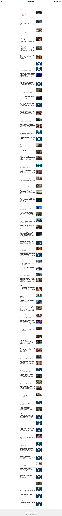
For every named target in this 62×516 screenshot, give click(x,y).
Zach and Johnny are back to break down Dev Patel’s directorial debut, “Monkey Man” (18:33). (26, 470)
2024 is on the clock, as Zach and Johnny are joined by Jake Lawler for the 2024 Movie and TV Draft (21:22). (27, 504)
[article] (31, 13)
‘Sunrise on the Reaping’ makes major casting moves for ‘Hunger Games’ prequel (27, 125)
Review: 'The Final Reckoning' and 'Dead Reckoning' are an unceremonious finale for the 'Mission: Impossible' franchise (27, 90)
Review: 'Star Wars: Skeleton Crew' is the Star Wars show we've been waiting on (27, 327)
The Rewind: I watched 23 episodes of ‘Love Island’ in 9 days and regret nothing (27, 56)
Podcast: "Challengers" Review (25, 456)
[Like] (20, 25)
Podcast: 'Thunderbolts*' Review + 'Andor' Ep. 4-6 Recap (27, 104)
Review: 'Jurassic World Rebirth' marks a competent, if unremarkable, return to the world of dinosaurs (27, 47)
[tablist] (22, 9)
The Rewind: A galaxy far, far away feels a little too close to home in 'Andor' (27, 118)
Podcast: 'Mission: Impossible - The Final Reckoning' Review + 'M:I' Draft (27, 83)
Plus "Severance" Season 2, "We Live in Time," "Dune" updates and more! (26, 351)
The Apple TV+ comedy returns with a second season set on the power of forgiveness (27, 389)
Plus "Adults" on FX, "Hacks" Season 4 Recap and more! (27, 69)
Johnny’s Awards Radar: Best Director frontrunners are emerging (26, 393)
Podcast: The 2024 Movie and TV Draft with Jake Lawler (27, 503)
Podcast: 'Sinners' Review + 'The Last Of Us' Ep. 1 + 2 (27, 138)
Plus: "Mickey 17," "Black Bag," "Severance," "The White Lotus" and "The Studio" (27, 214)
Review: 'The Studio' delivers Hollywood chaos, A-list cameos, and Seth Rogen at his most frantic (27, 226)
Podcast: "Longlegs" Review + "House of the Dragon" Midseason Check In (27, 422)
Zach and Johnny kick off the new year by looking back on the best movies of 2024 (27, 274)
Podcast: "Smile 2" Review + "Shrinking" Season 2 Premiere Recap (27, 368)
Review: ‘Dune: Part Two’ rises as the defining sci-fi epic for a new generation (27, 482)
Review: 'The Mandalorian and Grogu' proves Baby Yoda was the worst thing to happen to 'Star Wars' (27, 21)
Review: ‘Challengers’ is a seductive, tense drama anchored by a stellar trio (27, 462)
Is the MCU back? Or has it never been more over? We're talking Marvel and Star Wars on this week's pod (27, 106)
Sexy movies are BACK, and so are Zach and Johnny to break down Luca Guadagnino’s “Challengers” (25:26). (27, 458)
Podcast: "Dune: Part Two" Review (26, 475)
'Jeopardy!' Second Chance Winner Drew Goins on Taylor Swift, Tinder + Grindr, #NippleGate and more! (27, 261)
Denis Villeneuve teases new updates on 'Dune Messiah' (27, 362)
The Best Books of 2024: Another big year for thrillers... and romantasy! (27, 294)
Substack (27, 514)
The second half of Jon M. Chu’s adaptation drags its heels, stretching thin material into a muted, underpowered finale (27, 41)
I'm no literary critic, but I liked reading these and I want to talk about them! (27, 296)
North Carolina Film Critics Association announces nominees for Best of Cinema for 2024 (27, 307)
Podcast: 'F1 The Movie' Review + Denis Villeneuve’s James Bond (27, 62)
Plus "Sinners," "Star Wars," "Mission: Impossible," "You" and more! (27, 146)
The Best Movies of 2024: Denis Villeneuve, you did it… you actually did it (27, 288)
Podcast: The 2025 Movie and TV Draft (26, 241)
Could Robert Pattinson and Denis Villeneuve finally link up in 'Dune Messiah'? (27, 185)
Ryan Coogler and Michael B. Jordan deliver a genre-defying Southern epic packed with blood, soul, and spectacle (27, 160)
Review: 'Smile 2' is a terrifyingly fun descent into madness (26, 375)
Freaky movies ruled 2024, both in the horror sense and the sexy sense (27, 289)
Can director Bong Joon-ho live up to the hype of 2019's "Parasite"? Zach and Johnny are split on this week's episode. (27, 221)
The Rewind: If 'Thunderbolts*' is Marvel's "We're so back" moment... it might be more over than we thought (27, 97)
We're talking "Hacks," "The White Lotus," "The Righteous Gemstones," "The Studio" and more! (27, 166)
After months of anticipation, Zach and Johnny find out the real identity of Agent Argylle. (27, 496)
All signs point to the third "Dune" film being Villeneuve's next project (27, 364)
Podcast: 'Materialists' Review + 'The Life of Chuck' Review (27, 68)
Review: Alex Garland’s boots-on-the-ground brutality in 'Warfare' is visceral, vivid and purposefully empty (26, 177)
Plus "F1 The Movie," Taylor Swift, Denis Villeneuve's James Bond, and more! (27, 58)
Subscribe (56, 1)
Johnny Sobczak (29, 70)
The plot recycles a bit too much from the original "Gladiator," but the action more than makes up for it (27, 343)
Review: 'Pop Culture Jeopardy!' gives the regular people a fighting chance (27, 321)
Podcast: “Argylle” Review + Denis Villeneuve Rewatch (26, 495)
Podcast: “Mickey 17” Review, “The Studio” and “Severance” (27, 219)
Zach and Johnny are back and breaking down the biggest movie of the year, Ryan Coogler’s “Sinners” (27, 139)
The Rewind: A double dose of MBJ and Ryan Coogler (27, 144)
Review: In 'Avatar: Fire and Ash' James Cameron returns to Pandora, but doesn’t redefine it (27, 30)
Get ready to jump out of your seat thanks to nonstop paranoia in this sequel (26, 376)
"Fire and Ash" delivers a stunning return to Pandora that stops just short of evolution (27, 32)
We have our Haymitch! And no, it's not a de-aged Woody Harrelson (27, 126)
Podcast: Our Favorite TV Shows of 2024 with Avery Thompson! (27, 301)
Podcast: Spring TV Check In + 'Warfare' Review (27, 164)
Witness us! (21, 444)
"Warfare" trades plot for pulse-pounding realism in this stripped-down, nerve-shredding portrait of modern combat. (27, 180)
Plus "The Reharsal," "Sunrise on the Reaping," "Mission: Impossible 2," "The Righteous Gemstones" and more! (27, 120)
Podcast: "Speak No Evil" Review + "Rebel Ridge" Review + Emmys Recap (27, 401)
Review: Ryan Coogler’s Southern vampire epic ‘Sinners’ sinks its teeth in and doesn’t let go (27, 157)
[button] (26, 4)
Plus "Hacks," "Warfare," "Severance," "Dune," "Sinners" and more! (27, 172)
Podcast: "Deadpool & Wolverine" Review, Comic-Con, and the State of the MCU (27, 416)
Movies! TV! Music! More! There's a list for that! (26, 269)
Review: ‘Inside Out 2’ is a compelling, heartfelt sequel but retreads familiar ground (27, 435)
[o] (39, 220)
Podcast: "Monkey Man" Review (25, 468)
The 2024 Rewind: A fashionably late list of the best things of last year (27, 268)
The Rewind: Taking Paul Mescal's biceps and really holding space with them (27, 335)
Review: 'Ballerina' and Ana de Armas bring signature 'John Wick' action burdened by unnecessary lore (27, 74)
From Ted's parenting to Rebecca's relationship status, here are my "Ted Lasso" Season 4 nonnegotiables (27, 208)
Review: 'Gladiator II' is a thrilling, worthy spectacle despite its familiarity (27, 341)
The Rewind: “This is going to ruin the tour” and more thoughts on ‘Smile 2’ (27, 349)
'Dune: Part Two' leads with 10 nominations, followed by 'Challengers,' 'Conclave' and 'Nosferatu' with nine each (27, 310)
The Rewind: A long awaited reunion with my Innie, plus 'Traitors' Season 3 (27, 247)
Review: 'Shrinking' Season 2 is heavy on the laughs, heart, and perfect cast (27, 387)
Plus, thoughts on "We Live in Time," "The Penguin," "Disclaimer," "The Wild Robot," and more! (26, 357)
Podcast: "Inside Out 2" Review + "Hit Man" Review (27, 429)
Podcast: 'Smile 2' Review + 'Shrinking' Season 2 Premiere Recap (26, 355)
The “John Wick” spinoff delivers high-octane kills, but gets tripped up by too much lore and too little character (27, 76)
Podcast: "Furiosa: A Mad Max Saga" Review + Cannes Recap (27, 443)
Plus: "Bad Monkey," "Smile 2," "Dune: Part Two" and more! (27, 382)
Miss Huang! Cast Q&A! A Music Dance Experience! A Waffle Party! (27, 193)
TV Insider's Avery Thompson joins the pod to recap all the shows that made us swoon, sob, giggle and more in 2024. (27, 302)
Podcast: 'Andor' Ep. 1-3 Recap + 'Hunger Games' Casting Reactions (27, 131)
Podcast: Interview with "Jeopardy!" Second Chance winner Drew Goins (27, 254)
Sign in (60, 1)
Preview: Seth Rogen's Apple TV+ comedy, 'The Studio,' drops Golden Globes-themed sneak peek (27, 279)
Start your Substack (29, 512)
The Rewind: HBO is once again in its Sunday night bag (27, 171)
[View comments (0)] (25, 16)
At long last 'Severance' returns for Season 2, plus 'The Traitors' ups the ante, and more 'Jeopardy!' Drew (26, 249)
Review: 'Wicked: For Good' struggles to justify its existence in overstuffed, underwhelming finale (27, 38)
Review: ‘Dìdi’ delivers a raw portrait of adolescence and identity (26, 408)
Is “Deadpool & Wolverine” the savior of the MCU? (26, 417)
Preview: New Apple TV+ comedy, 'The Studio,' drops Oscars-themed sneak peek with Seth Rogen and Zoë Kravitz (27, 233)
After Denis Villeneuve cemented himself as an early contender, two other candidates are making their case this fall (27, 395)
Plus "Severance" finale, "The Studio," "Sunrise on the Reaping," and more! (26, 202)
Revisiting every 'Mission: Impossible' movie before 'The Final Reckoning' (26, 151)
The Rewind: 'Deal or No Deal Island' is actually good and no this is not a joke (26, 213)
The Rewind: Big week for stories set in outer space (26, 314)
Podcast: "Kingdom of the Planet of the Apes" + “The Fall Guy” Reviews (26, 449)
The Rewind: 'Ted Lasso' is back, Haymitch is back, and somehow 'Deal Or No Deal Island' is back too (27, 199)
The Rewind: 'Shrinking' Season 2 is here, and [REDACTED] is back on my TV (27, 381)
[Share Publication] (53, 1)
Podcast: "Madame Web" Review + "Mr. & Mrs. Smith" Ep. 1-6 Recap (27, 488)
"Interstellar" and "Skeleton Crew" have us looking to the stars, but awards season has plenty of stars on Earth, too (27, 316)
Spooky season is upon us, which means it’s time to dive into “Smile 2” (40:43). (27, 370)
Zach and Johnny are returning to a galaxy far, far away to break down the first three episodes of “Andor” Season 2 (27, 133)
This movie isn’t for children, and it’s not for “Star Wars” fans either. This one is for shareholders (27, 23)
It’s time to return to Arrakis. (23, 476)
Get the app (34, 512)
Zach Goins (23, 15)
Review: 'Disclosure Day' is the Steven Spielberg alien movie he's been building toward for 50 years (27, 12)
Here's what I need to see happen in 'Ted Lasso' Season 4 (27, 206)
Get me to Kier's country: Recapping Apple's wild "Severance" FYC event (27, 191)
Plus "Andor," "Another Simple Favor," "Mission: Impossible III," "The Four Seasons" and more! (27, 99)
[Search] (51, 1)
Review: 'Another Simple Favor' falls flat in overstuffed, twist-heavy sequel (27, 112)
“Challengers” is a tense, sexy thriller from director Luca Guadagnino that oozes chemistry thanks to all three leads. (27, 464)
